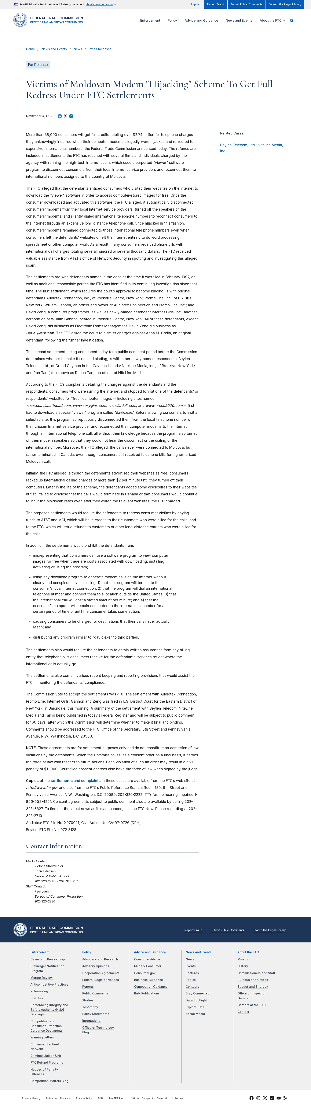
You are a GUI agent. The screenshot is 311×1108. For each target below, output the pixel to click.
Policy (86, 952)
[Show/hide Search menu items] (291, 20)
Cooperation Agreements (101, 973)
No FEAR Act (117, 1098)
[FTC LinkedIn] (272, 1099)
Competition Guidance (151, 986)
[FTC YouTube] (279, 1099)
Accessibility (84, 1098)
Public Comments (95, 993)
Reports (88, 986)
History (243, 966)
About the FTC (248, 952)
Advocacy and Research (100, 959)
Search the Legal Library (285, 4)
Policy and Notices (58, 1098)
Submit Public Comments (247, 4)
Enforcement (40, 952)
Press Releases (100, 49)
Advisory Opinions (95, 966)
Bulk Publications (147, 993)
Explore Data (195, 1007)
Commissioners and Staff (256, 973)
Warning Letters (42, 1037)
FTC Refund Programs (46, 1062)
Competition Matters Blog (49, 1081)
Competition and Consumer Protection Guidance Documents (46, 1026)
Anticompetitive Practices (49, 984)
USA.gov (177, 1098)
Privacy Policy (31, 1098)
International (91, 1020)
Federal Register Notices (100, 980)
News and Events (54, 49)
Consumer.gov (145, 973)
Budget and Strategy (253, 986)
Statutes (36, 998)
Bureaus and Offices (253, 980)
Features (192, 973)
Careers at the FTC (252, 1005)
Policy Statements (95, 1014)
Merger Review (41, 977)
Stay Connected (197, 993)
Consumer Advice (147, 959)
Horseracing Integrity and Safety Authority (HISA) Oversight (49, 1009)
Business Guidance (148, 980)
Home (30, 49)
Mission (243, 959)
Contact (243, 1011)
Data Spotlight (196, 1000)
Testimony (90, 1007)
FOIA (101, 1098)
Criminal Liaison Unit (45, 1055)
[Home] (49, 24)
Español (196, 4)
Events (191, 966)
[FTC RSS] (285, 1099)
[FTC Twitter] (265, 1098)
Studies (88, 1000)
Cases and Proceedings (48, 959)
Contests (192, 986)
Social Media (195, 1014)
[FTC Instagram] (258, 1099)
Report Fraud (215, 4)
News (78, 49)
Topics (191, 980)
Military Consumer (147, 966)
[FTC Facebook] (251, 1099)
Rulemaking (39, 991)
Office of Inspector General (149, 1098)
